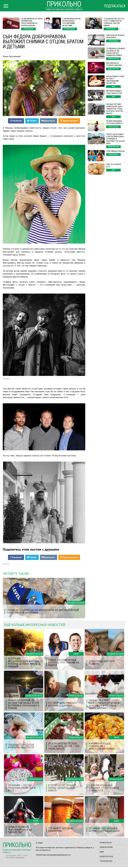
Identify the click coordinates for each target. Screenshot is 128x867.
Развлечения (106, 847)
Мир (102, 852)
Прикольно (106, 843)
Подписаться (114, 5)
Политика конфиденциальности (53, 855)
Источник (6, 564)
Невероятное (106, 856)
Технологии (106, 861)
